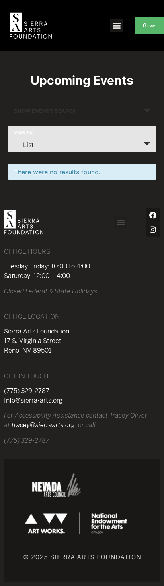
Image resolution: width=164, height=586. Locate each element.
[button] (116, 25)
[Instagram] (153, 229)
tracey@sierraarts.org (43, 425)
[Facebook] (153, 215)
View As (23, 132)
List (28, 144)
